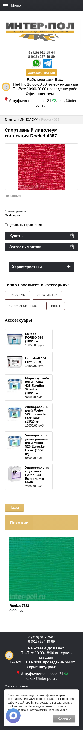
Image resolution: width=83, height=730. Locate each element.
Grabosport (13, 215)
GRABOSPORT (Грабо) (24, 306)
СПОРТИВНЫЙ (47, 295)
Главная (11, 119)
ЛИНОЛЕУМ (29, 119)
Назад (14, 507)
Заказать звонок (41, 73)
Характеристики (27, 267)
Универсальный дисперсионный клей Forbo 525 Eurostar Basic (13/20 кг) (38, 444)
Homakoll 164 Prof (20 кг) (35, 360)
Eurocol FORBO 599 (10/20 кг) (34, 337)
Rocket (55, 306)
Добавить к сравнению (25, 225)
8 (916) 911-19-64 (41, 52)
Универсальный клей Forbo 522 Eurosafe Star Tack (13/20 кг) (38, 414)
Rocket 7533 (19, 606)
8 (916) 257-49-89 (41, 56)
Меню (16, 5)
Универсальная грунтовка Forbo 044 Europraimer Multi (37, 475)
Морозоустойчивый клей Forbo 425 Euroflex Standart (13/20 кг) (41, 385)
